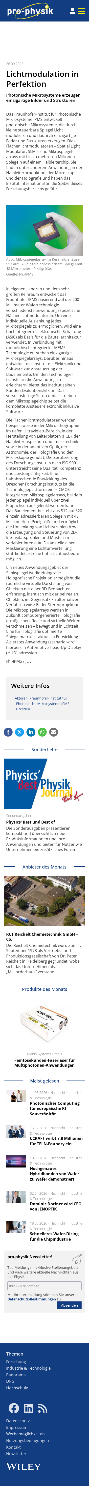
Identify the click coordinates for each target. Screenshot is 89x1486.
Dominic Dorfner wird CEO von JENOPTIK (56, 1206)
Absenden (69, 1305)
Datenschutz (18, 1420)
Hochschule (17, 1388)
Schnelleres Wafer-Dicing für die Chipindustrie (54, 1236)
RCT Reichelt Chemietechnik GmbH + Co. (42, 937)
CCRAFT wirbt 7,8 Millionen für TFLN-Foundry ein (56, 1141)
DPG (10, 1381)
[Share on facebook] (8, 732)
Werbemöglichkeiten (25, 1434)
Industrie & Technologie (28, 1368)
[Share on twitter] (19, 732)
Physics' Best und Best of (30, 822)
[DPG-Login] (72, 11)
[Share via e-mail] (53, 732)
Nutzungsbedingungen (27, 1440)
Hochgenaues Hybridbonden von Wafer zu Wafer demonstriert (54, 1174)
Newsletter (16, 1453)
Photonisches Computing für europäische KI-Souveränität (55, 1109)
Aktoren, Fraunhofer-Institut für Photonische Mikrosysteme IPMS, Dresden (42, 703)
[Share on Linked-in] (30, 732)
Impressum (16, 1427)
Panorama (16, 1375)
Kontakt (13, 1447)
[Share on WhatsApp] (42, 732)
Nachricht (57, 1092)
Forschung (16, 1361)
